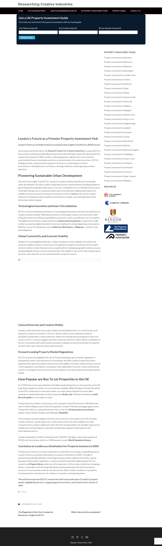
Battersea (57, 227)
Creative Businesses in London (63, 11)
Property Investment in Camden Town (120, 75)
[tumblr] (82, 537)
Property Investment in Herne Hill (118, 101)
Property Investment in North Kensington (121, 150)
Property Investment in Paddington (118, 154)
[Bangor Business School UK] (113, 208)
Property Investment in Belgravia (118, 66)
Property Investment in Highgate (117, 110)
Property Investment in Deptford (117, 84)
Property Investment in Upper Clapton (120, 176)
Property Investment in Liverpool (117, 132)
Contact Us (135, 11)
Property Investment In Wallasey (117, 181)
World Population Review (79, 440)
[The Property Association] (116, 234)
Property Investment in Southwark (118, 167)
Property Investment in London (117, 137)
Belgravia (79, 227)
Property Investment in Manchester (119, 141)
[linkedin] (72, 537)
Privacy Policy (82, 543)
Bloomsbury (67, 227)
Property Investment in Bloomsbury (119, 71)
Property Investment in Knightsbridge (120, 123)
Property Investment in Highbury (117, 106)
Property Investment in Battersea (118, 62)
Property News (119, 11)
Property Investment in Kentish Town (119, 115)
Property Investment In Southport (118, 163)
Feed (90, 543)
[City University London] (112, 192)
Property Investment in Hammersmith (120, 97)
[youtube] (86, 537)
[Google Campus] (116, 201)
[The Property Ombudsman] (116, 226)
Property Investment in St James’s (118, 172)
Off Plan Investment (37, 11)
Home (20, 11)
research (24, 492)
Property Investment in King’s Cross (119, 119)
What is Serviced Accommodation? (86, 512)
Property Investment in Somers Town (119, 159)
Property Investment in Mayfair (117, 145)
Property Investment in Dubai (116, 88)
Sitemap (73, 543)
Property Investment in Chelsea (117, 79)
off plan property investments (81, 409)
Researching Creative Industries (45, 4)
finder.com (67, 394)
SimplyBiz (63, 412)
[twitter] (77, 537)
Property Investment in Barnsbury (118, 57)
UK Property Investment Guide (94, 11)
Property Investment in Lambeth (117, 128)
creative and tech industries (69, 221)
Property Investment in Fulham (116, 93)
